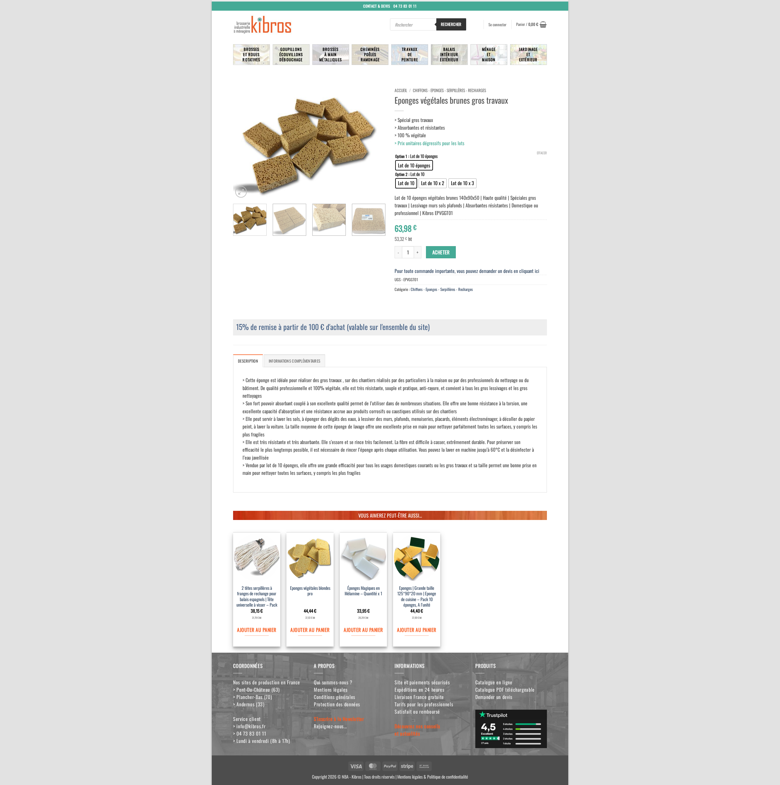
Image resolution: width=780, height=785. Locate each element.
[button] (531, 24)
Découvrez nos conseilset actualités (417, 729)
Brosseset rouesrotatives (251, 54)
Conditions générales (334, 697)
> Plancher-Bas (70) (252, 697)
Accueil (401, 90)
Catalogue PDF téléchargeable (505, 689)
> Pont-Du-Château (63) (256, 689)
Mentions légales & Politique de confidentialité (432, 776)
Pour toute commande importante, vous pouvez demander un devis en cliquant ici (467, 270)
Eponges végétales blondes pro (310, 591)
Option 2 (401, 174)
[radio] (414, 165)
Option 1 (401, 156)
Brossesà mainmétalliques (330, 54)
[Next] (374, 142)
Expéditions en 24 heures (419, 689)
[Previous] (243, 142)
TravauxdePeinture (410, 54)
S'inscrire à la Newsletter (339, 718)
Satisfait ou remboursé (417, 711)
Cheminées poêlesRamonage (370, 54)
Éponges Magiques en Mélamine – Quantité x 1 (363, 591)
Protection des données (337, 704)
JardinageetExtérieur (528, 54)
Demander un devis (493, 697)
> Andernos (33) (248, 704)
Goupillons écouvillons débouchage (291, 54)
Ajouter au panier (256, 629)
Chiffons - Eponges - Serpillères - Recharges (449, 90)
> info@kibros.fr (249, 726)
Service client (247, 718)
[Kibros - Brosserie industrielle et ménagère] (277, 24)
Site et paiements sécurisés (422, 682)
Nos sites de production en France (266, 682)
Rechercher (451, 24)
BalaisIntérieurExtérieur (449, 54)
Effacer (542, 153)
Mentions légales (330, 689)
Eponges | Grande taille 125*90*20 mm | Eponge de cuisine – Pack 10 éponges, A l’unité (416, 596)
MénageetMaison (489, 54)
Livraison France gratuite (419, 697)
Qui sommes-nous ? (333, 682)
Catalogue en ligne (493, 682)
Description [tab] (248, 361)
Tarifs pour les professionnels (424, 704)
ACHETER (441, 252)
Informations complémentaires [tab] (294, 361)
